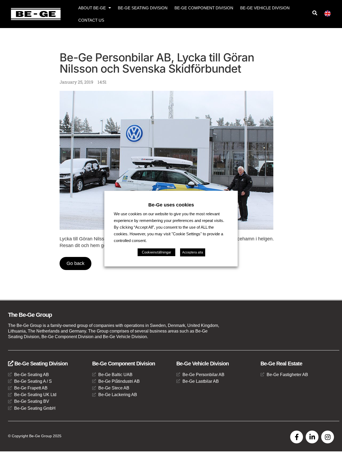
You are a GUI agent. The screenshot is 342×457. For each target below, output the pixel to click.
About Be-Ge (92, 8)
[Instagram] (327, 437)
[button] (314, 13)
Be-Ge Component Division (203, 8)
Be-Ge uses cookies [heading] (171, 204)
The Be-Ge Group (30, 314)
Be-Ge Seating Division (143, 8)
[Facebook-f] (296, 437)
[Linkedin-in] (312, 437)
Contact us (91, 20)
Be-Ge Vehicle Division (265, 8)
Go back (75, 263)
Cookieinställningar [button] (156, 252)
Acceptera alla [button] (192, 252)
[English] (329, 15)
